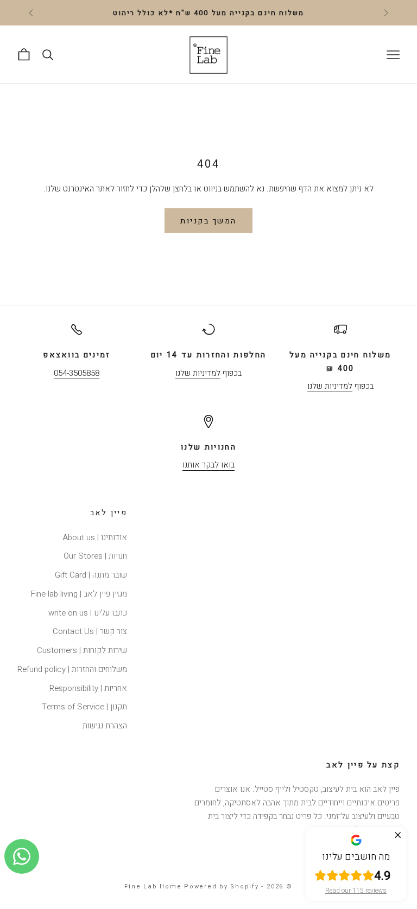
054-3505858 (76, 373)
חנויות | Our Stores (95, 556)
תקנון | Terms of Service (84, 707)
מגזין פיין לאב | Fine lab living (79, 594)
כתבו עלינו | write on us (87, 613)
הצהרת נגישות (105, 726)
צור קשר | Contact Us (90, 631)
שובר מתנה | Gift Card (91, 575)
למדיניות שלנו (329, 386)
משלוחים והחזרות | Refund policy (72, 669)
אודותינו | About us (94, 537)
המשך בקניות (208, 221)
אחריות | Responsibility (88, 688)
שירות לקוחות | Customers (82, 650)
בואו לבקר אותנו (208, 465)
